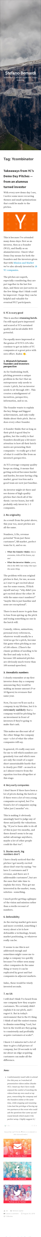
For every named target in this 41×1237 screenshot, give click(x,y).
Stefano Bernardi (20, 73)
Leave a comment (12, 1213)
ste (7, 1211)
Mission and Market (23, 262)
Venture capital (17, 1211)
